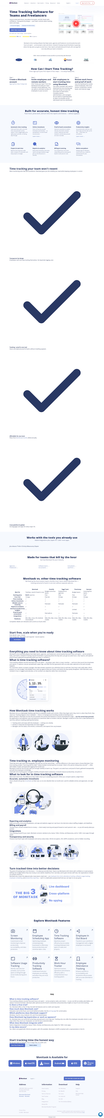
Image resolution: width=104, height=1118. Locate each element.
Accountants (43, 567)
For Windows (62, 1088)
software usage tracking (83, 876)
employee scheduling (16, 878)
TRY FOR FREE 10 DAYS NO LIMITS (74, 1078)
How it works (40, 3)
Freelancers (14, 567)
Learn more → (37, 136)
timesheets (28, 781)
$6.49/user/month (21, 438)
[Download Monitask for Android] (59, 1063)
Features (26, 3)
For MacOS (61, 1091)
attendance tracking (69, 876)
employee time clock (56, 876)
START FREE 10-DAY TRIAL (18, 30)
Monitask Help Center (79, 1094)
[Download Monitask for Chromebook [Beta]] (89, 1063)
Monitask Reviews (22, 1095)
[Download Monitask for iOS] (74, 1063)
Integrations (45, 1101)
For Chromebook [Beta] (65, 1101)
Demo (58, 3)
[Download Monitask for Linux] (44, 1063)
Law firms (71, 567)
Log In (77, 3)
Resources (52, 3)
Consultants (72, 566)
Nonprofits (45, 1104)
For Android (62, 1096)
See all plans (17, 639)
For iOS (61, 1099)
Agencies (13, 566)
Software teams (44, 566)
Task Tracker (45, 1096)
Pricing (47, 3)
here (83, 1112)
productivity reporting (32, 878)
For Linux (61, 1094)
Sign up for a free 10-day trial (18, 84)
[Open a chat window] (100, 1114)
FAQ (77, 1091)
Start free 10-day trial (17, 1045)
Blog (43, 1099)
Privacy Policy (22, 1110)
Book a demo (33, 1045)
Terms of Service (46, 1094)
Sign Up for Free (86, 3)
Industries (32, 3)
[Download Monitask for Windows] (15, 1063)
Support (78, 1088)
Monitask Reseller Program (49, 1107)
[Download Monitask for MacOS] (29, 1063)
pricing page (52, 1011)
